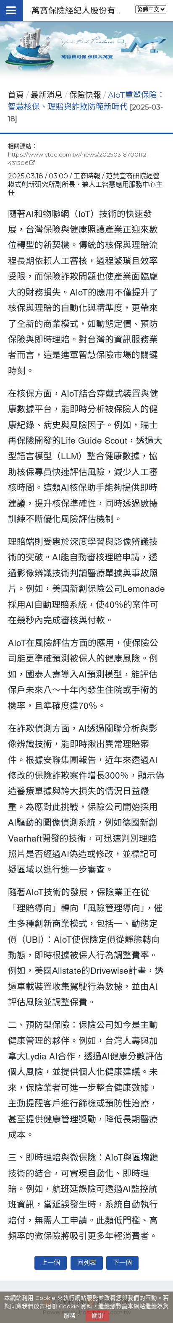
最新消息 (48, 95)
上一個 (50, 1262)
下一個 (122, 1262)
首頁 (16, 95)
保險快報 (85, 95)
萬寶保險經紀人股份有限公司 (86, 10)
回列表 (86, 1262)
